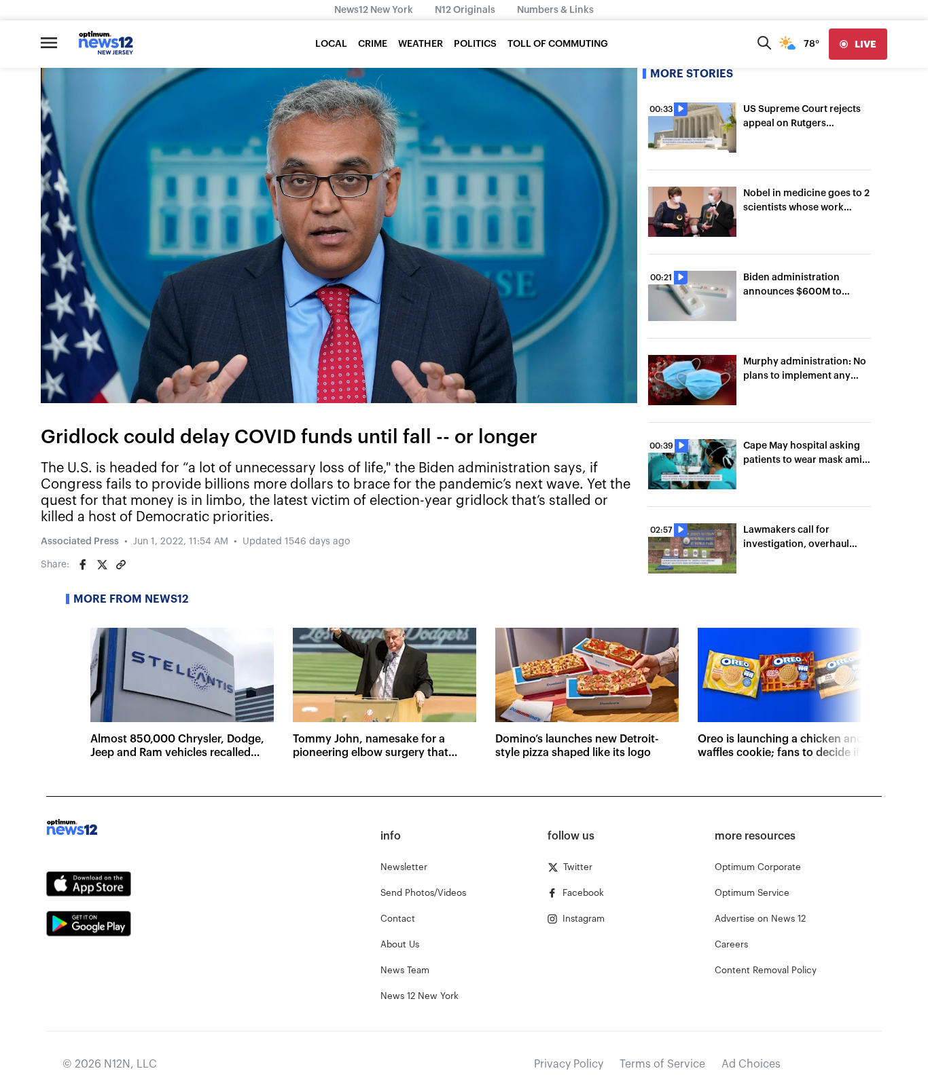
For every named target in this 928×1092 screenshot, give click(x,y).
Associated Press (80, 541)
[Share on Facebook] (82, 564)
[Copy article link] (120, 564)
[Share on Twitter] (101, 564)
